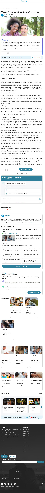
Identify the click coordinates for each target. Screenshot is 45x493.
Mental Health (4, 329)
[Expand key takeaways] (41, 40)
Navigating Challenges (35, 355)
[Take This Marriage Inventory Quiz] (36, 378)
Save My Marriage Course (28, 447)
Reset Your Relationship (6, 380)
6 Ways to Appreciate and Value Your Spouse (30, 312)
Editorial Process (18, 471)
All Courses (25, 451)
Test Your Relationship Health (36, 380)
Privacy (3, 471)
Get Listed (4, 456)
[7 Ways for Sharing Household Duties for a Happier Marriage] (36, 350)
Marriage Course (26, 444)
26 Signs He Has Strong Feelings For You (9, 432)
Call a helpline (17, 202)
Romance (18, 355)
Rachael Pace (7, 14)
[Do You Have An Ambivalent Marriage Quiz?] (7, 378)
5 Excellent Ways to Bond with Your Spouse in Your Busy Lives (7, 361)
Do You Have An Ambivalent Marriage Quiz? (7, 385)
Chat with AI (12, 53)
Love (12, 307)
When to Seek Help (19, 380)
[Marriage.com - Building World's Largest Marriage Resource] (25, 1)
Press (37, 469)
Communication (29, 307)
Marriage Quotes (26, 435)
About (3, 469)
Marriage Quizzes (26, 433)
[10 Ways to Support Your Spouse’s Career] (16, 301)
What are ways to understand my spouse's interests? (17, 193)
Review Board (17, 469)
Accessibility (15, 475)
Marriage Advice (26, 431)
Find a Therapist (23, 202)
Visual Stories (25, 439)
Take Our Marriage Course (25, 169)
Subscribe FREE (35, 57)
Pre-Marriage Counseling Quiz (20, 384)
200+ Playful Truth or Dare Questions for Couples (10, 434)
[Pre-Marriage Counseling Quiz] (21, 378)
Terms (40, 202)
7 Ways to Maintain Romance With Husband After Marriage (21, 361)
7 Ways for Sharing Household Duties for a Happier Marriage (36, 360)
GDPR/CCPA (4, 478)
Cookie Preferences (16, 478)
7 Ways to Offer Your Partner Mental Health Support (7, 334)
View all (40, 393)
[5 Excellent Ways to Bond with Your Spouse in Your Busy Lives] (7, 350)
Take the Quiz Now (21, 266)
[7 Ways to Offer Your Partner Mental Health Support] (7, 324)
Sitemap (2, 486)
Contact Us (4, 475)
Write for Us (12, 456)
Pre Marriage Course (27, 449)
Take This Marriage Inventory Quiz (35, 384)
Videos (24, 437)
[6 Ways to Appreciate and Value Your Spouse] (31, 301)
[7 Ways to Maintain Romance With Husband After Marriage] (21, 350)
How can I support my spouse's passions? (15, 189)
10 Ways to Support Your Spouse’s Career (16, 311)
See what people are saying (34, 292)
